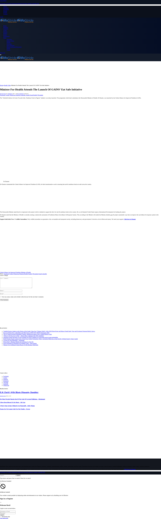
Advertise (5, 8)
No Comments (20, 93)
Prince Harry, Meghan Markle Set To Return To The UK (18, 342)
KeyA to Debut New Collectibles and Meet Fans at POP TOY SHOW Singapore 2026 (26, 333)
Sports (5, 35)
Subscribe (2, 52)
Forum (5, 12)
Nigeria (5, 32)
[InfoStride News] (17, 23)
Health (8, 42)
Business (5, 27)
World (8, 48)
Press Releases (10, 45)
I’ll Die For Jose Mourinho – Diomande (13, 340)
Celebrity (5, 29)
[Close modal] (0, 502)
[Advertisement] (50, 73)
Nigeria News (3, 396)
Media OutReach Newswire (14, 47)
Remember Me (6, 516)
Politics (5, 33)
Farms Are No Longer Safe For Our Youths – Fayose (15, 409)
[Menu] (0, 54)
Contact (5, 14)
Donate (5, 11)
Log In (2, 515)
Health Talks (3, 93)
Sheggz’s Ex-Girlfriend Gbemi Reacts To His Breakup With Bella (20, 345)
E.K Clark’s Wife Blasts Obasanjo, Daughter (19, 392)
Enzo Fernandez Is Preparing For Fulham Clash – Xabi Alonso (20, 343)
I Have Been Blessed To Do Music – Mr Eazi (12, 402)
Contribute (6, 9)
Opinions (9, 44)
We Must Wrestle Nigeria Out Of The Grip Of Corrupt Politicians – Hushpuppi (22, 399)
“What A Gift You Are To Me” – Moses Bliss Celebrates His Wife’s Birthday (23, 336)
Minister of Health (26, 272)
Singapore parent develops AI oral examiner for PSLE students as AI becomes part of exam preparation (30, 337)
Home (5, 25)
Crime (5, 30)
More (4, 38)
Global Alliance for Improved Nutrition (10, 272)
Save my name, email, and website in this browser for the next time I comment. (23, 297)
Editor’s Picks (10, 41)
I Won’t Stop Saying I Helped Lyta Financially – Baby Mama (17, 405)
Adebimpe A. (10, 93)
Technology (6, 36)
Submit (18, 475)
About (5, 6)
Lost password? (4, 518)
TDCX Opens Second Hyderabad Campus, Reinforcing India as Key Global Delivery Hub (27, 334)
